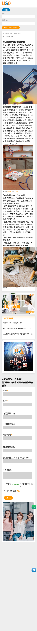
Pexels (18, 104)
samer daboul (10, 104)
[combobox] (18, 16)
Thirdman (9, 191)
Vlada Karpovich (11, 287)
